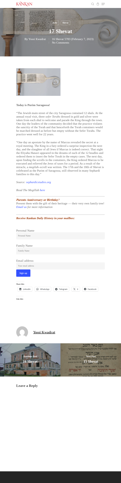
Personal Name (25, 230)
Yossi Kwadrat (37, 39)
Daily (55, 23)
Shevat (65, 23)
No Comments (60, 42)
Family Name (24, 245)
